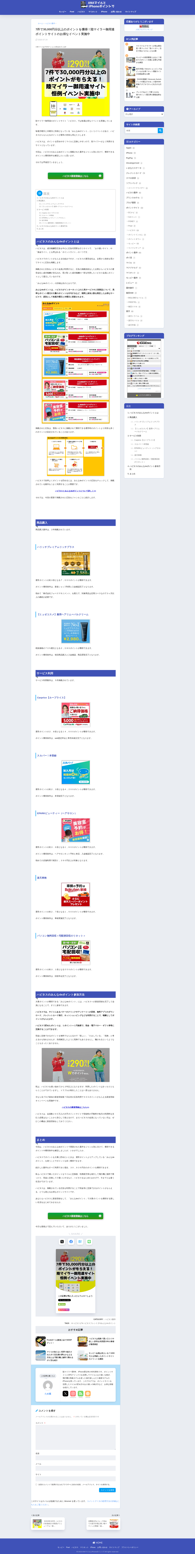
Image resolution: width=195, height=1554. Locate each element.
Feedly (81, 1397)
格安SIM (131, 293)
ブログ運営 (132, 203)
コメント (41, 1423)
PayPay (131, 158)
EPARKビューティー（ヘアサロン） (54, 218)
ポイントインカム (137, 235)
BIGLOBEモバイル (137, 298)
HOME (99, 1542)
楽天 (129, 311)
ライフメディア (136, 248)
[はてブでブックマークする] (80, 1242)
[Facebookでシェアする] (71, 1242)
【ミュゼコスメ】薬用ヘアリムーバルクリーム (57, 206)
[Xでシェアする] (62, 1242)
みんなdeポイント (108, 1323)
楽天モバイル (135, 320)
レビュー (131, 283)
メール (38, 1464)
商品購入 (41, 201)
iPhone (104, 12)
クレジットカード (135, 173)
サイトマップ (130, 12)
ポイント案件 (133, 253)
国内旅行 (131, 288)
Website (87, 1397)
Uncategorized (134, 163)
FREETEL (133, 302)
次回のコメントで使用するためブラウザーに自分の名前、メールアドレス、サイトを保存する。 (74, 1484)
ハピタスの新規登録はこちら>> (75, 1107)
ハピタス (81, 12)
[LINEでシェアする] (89, 1242)
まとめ (41, 229)
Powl (72, 12)
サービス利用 (43, 209)
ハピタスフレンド (90, 1323)
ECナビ (132, 213)
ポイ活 (130, 258)
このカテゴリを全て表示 (144, 388)
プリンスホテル (134, 198)
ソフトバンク (133, 183)
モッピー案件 (133, 278)
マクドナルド (133, 268)
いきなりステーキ (135, 168)
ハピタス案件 (110, 1319)
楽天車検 (45, 220)
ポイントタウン (136, 239)
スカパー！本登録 (48, 215)
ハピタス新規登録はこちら (75, 176)
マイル (130, 263)
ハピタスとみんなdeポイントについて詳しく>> (75, 491)
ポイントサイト (134, 208)
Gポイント (133, 217)
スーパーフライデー (137, 188)
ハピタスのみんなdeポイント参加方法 (52, 226)
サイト (38, 1474)
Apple (130, 148)
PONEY (132, 221)
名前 (37, 1453)
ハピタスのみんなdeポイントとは (51, 198)
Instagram (73, 1397)
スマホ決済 (132, 178)
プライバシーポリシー (129, 1547)
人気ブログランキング (144, 29)
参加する (158, 391)
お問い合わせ (116, 12)
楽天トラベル (135, 316)
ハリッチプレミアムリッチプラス (53, 204)
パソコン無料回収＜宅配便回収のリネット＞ (56, 223)
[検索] (160, 130)
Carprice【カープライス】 (50, 213)
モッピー (62, 12)
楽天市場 (133, 325)
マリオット (93, 12)
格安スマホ (134, 307)
